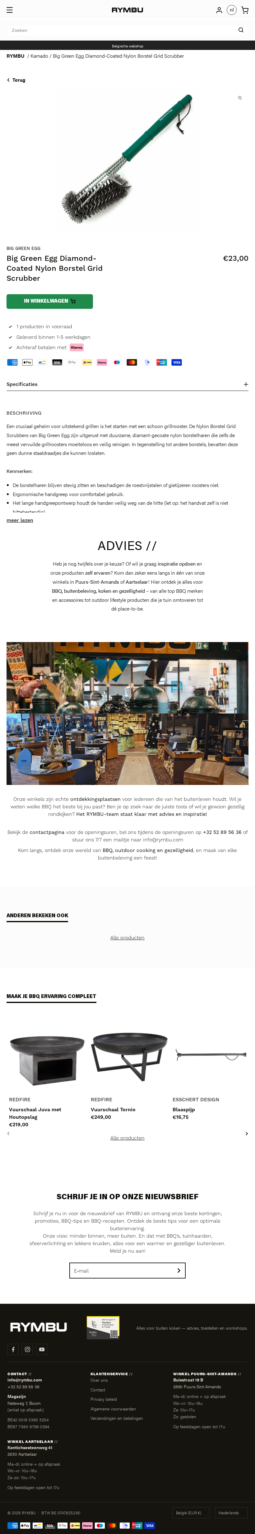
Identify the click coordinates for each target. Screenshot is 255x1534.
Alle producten (127, 938)
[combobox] (127, 30)
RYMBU (16, 55)
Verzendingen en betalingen (116, 1418)
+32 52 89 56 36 (23, 1387)
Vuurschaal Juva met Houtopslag (35, 1113)
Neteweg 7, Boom (24, 1403)
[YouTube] (41, 1349)
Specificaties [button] (22, 384)
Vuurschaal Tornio (113, 1110)
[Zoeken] (241, 30)
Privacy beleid (103, 1399)
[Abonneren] (179, 1270)
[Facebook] (13, 1349)
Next (247, 1133)
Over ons (99, 1380)
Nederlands (229, 1513)
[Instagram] (27, 1349)
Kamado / (41, 55)
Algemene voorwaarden (113, 1408)
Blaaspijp (184, 1110)
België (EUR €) (188, 1513)
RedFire (19, 1100)
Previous (8, 1133)
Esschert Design (196, 1100)
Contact (97, 1389)
